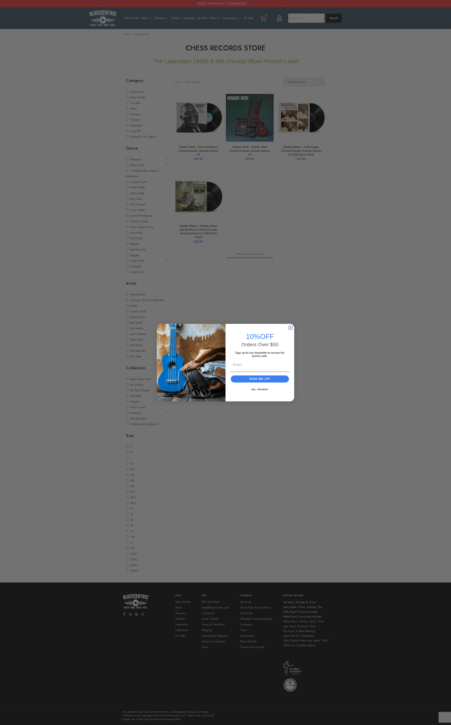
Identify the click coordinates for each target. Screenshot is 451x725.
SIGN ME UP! (260, 378)
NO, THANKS (260, 389)
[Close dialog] (290, 328)
